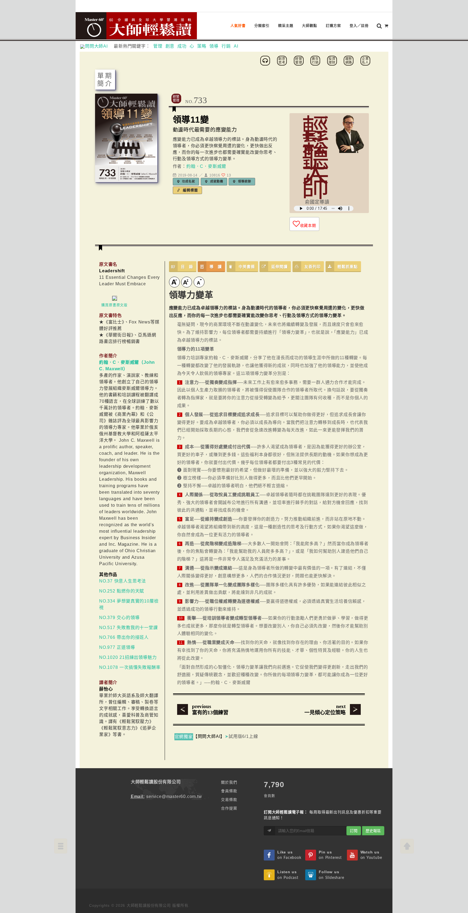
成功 (182, 46)
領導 (214, 46)
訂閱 (354, 831)
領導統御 (244, 181)
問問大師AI (98, 46)
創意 (170, 46)
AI (236, 46)
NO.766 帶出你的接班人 (124, 637)
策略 (201, 46)
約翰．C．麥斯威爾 (206, 166)
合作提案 (229, 808)
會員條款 (229, 791)
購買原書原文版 (114, 305)
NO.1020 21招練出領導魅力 (128, 657)
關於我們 (229, 782)
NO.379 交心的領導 (119, 617)
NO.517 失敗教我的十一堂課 (128, 627)
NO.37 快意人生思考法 (122, 581)
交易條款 (229, 799)
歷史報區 (373, 831)
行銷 (226, 46)
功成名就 (188, 181)
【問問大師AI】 (209, 736)
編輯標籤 (189, 190)
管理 (157, 46)
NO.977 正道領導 (117, 647)
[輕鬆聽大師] (266, 60)
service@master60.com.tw (174, 796)
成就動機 (216, 181)
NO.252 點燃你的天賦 (121, 591)
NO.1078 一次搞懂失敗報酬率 (129, 667)
